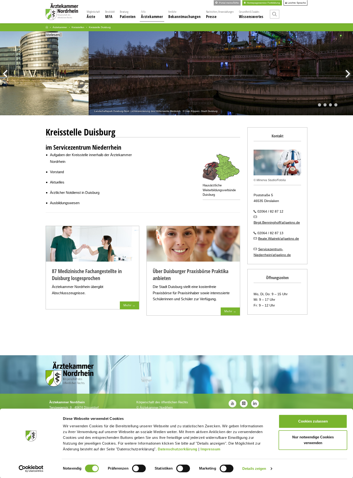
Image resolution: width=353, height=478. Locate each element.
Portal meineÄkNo (228, 2)
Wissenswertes (251, 14)
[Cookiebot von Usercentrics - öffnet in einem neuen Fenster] (31, 468)
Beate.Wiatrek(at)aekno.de (278, 238)
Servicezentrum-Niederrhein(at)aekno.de (272, 252)
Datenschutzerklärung (177, 449)
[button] (319, 104)
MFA (110, 14)
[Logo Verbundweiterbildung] (221, 168)
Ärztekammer (152, 14)
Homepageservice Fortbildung (263, 2)
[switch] (139, 468)
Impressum (210, 449)
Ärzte (93, 14)
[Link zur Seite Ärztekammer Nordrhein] (47, 27)
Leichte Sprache (296, 3)
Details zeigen (254, 468)
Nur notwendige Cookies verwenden (313, 440)
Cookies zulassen (313, 421)
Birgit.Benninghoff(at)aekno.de (277, 222)
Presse (220, 14)
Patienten (128, 14)
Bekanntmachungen (184, 14)
